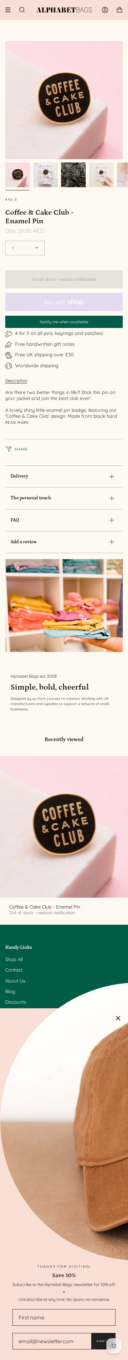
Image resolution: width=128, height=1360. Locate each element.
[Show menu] (10, 10)
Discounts (15, 1002)
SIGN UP (103, 1341)
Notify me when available (64, 321)
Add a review (24, 542)
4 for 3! (11, 199)
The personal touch (31, 498)
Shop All (14, 959)
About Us (15, 981)
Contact (13, 970)
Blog (10, 991)
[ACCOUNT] (105, 10)
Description (16, 380)
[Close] (118, 1018)
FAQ (15, 520)
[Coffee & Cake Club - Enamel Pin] (64, 827)
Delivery (19, 476)
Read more (17, 422)
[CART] (119, 10)
